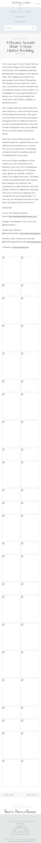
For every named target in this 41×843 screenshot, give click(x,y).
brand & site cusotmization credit (20, 841)
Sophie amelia (30, 839)
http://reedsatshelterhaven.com (23, 216)
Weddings (20, 54)
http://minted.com (20, 247)
